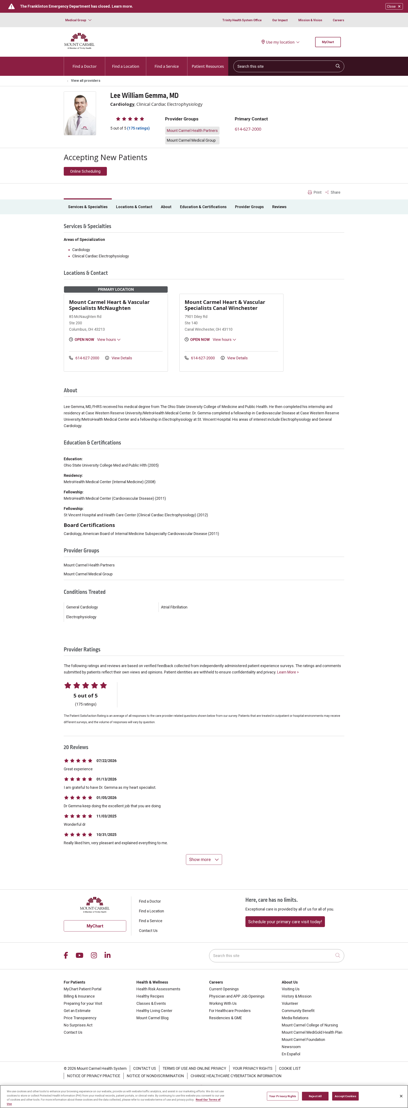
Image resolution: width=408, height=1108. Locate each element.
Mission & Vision (310, 20)
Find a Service (166, 66)
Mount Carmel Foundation (303, 1039)
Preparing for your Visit (83, 1003)
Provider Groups (249, 207)
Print (317, 192)
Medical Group (75, 20)
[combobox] (288, 66)
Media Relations (295, 1018)
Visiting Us (291, 989)
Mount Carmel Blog (152, 1018)
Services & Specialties (88, 207)
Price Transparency (80, 1018)
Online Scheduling (85, 171)
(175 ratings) (138, 128)
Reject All (315, 1096)
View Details (121, 358)
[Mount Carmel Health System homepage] (79, 48)
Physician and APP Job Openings (237, 996)
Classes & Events (151, 1003)
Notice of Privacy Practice (93, 1076)
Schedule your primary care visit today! (285, 921)
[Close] (401, 1096)
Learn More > (288, 672)
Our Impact (280, 20)
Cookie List (290, 1068)
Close (391, 6)
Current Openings (224, 989)
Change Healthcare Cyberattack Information (236, 1076)
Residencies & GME (225, 1018)
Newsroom (291, 1046)
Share (335, 192)
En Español (291, 1054)
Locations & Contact (134, 207)
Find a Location (125, 66)
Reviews (279, 207)
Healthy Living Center (154, 1010)
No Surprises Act (78, 1025)
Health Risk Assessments (158, 989)
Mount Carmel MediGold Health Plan (312, 1032)
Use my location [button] (280, 42)
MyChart (328, 42)
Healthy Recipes (150, 996)
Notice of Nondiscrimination (155, 1076)
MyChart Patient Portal (82, 989)
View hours (107, 339)
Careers (338, 20)
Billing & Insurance (79, 996)
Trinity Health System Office (242, 20)
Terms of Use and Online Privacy (194, 1068)
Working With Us (223, 1003)
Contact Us (148, 930)
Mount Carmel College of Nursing (310, 1025)
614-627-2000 (248, 129)
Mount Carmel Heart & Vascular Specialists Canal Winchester (225, 304)
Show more (200, 859)
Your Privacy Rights (252, 1068)
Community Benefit (298, 1010)
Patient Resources (208, 66)
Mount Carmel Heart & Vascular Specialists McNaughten (109, 304)
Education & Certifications (203, 207)
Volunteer (290, 1003)
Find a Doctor (84, 66)
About (166, 207)
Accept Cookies (345, 1096)
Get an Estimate (77, 1010)
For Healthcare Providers (230, 1010)
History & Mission (297, 996)
